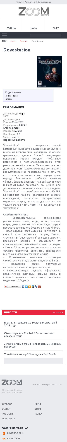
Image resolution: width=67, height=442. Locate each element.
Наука (33, 28)
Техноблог (9, 418)
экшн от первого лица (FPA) (14, 138)
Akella (18, 131)
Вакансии (6, 392)
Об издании (7, 390)
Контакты (17, 392)
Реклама (18, 390)
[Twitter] (26, 287)
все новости (58, 312)
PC (18, 134)
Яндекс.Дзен (15, 433)
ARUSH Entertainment (14, 126)
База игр (24, 41)
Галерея (8, 99)
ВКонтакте (14, 438)
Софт (56, 28)
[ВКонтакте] (23, 287)
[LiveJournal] (36, 287)
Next (33, 361)
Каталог (7, 404)
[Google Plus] (39, 287)
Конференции (44, 2)
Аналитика (30, 2)
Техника (11, 28)
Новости (7, 414)
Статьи (6, 409)
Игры (13, 41)
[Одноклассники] (29, 287)
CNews (19, 2)
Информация (11, 96)
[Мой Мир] (33, 287)
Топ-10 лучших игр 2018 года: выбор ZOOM (30, 354)
